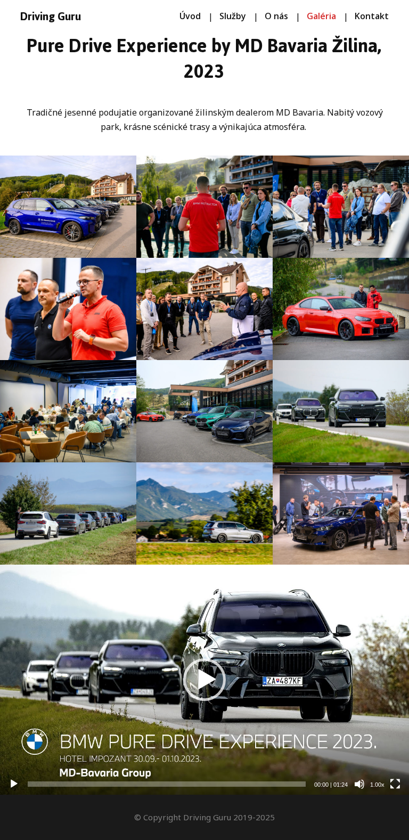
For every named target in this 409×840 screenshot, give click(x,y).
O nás (276, 16)
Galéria (321, 16)
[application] (204, 680)
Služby (232, 16)
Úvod (190, 16)
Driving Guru (50, 16)
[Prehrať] (14, 784)
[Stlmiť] (359, 784)
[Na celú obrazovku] (395, 784)
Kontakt (372, 16)
